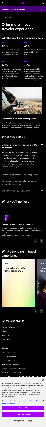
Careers (4, 331)
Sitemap (5, 348)
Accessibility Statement (10, 364)
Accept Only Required (23, 414)
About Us (5, 335)
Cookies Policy (35, 401)
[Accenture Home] (23, 3)
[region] (23, 402)
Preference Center (8, 327)
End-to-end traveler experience (13, 9)
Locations (5, 344)
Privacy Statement (8, 352)
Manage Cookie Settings (23, 420)
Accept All (23, 408)
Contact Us (6, 339)
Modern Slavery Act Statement (13, 368)
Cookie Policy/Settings (10, 360)
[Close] (43, 379)
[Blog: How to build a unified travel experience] (18, 283)
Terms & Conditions (9, 356)
